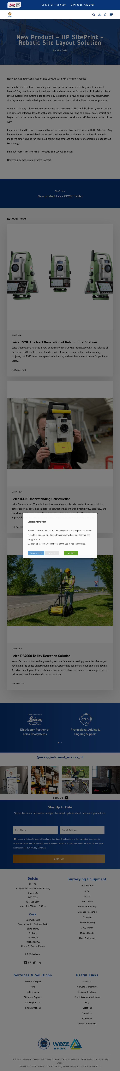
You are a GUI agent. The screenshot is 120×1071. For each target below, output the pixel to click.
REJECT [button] (52, 553)
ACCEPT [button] (71, 553)
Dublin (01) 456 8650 (54, 4)
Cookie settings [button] (36, 553)
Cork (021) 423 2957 (83, 4)
